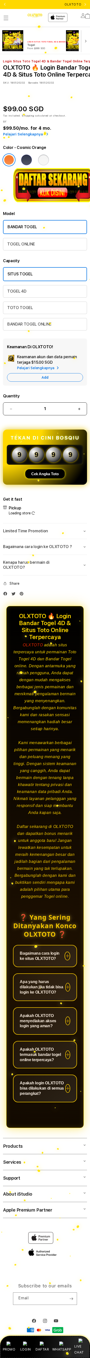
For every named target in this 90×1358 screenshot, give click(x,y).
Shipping (28, 115)
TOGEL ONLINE (21, 244)
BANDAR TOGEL (22, 227)
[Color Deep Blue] (26, 159)
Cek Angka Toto (45, 474)
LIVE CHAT (79, 1349)
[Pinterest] (22, 594)
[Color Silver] (43, 159)
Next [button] (85, 4)
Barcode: (33, 82)
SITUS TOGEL (20, 274)
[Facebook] (6, 594)
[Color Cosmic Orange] (9, 160)
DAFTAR (42, 1349)
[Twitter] (14, 594)
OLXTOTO (33, 645)
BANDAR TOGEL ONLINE (29, 324)
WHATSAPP (61, 1349)
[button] (6, 18)
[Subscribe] (71, 1298)
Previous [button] (4, 4)
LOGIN (25, 1349)
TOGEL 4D (16, 291)
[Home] (35, 15)
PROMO (9, 1349)
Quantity (11, 396)
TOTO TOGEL (20, 307)
